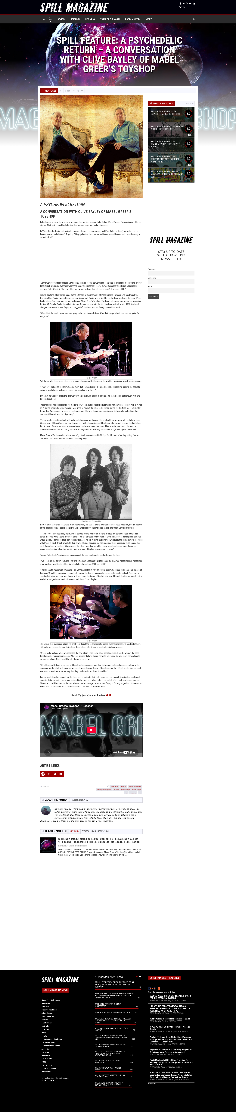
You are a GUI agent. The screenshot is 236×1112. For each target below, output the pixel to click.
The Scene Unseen (49, 1068)
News (44, 1033)
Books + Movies (133, 19)
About (148, 19)
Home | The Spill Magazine (52, 1000)
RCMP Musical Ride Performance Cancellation (170, 1019)
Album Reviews (47, 1013)
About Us (45, 1049)
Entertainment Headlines (52, 1039)
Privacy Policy (47, 1065)
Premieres (45, 1007)
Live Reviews (47, 1023)
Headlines (75, 19)
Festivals (45, 1026)
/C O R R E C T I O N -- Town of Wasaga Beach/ (170, 1028)
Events (44, 1036)
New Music (90, 19)
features (123, 786)
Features (46, 786)
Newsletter (46, 1003)
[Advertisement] (91, 261)
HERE (108, 695)
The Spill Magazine (62, 1078)
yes (140, 793)
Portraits (45, 1029)
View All (189, 103)
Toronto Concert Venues (51, 1046)
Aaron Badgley (80, 799)
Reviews (62, 19)
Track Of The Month (110, 19)
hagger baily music (135, 786)
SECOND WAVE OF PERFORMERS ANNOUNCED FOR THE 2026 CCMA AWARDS (170, 997)
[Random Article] (78, 90)
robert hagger (136, 789)
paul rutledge (125, 789)
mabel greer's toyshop (104, 789)
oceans (116, 789)
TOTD (44, 1062)
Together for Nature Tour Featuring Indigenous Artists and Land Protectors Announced (171, 1051)
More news (152, 1084)
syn (126, 793)
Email (150, 286)
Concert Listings (48, 1042)
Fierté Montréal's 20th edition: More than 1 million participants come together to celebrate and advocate (171, 1062)
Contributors (47, 1059)
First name (152, 269)
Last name (152, 278)
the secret (133, 793)
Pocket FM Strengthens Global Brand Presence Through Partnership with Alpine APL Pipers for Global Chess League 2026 (171, 1039)
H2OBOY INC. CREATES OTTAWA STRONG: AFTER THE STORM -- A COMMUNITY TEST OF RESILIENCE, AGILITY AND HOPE (170, 1008)
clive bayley (114, 786)
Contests (45, 1052)
